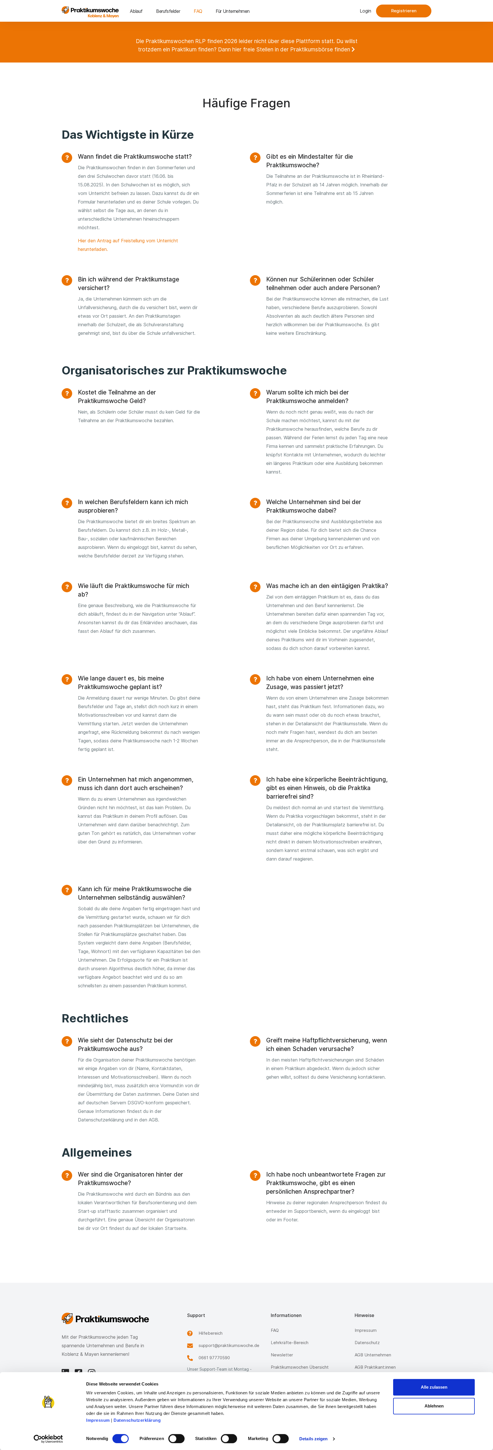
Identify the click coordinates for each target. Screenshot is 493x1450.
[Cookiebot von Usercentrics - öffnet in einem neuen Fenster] (48, 1439)
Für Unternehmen (232, 11)
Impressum (98, 1420)
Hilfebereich (211, 1333)
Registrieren (404, 10)
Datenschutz (367, 1342)
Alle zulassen (434, 1387)
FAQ (198, 11)
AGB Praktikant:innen (375, 1367)
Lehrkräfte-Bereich (289, 1342)
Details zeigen (313, 1438)
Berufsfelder (168, 11)
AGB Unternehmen (373, 1355)
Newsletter (282, 1355)
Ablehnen (434, 1405)
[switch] (176, 1438)
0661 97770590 (214, 1357)
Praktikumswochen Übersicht (300, 1367)
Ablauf (136, 11)
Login (365, 11)
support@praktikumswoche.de (229, 1345)
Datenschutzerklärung (137, 1420)
